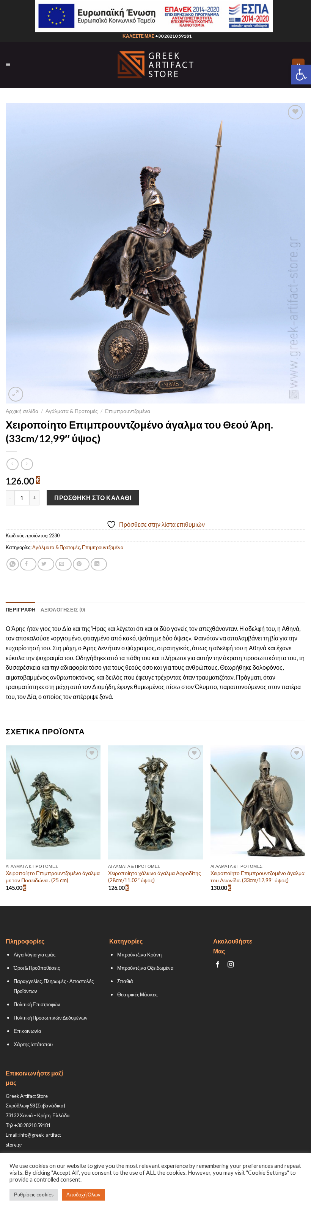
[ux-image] (154, 16)
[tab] (20, 609)
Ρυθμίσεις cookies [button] (33, 1194)
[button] (301, 74)
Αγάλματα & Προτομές (72, 411)
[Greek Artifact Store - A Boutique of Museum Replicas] (155, 65)
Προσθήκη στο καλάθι (92, 497)
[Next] (305, 825)
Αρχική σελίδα (22, 411)
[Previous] (6, 825)
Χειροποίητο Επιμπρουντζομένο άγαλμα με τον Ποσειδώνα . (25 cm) (53, 876)
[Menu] (8, 64)
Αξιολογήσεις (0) (63, 610)
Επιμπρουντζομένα (127, 411)
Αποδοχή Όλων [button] (83, 1194)
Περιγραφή (20, 610)
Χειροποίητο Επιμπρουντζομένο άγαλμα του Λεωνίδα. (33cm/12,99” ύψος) (257, 876)
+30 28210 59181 (173, 36)
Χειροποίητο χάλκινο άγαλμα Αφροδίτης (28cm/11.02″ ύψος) (154, 876)
